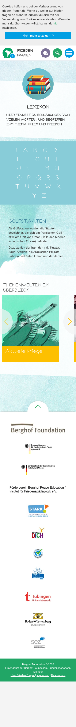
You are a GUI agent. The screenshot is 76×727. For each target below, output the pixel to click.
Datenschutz (58, 675)
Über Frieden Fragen (23, 675)
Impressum (43, 675)
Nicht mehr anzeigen (36, 35)
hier (55, 23)
